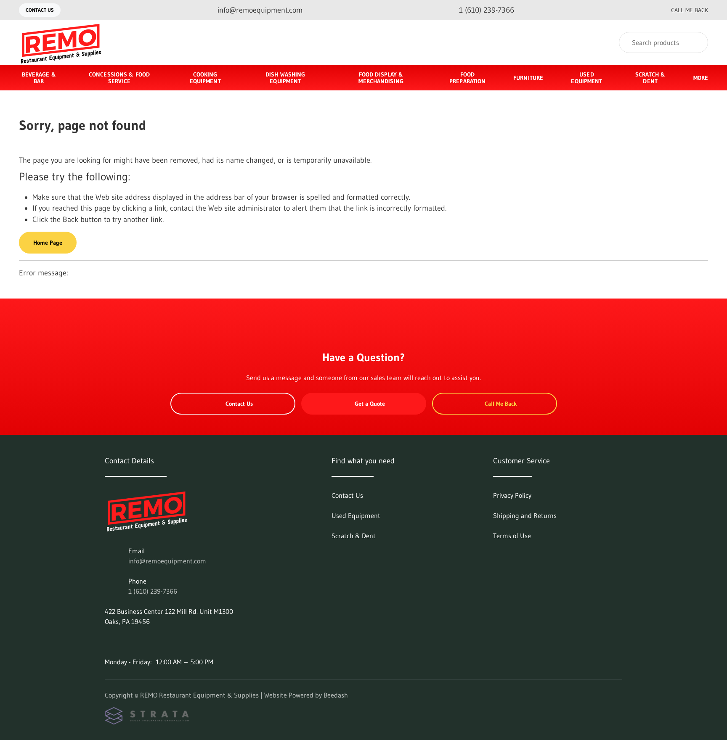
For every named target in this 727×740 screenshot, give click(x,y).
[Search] (696, 42)
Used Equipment (586, 78)
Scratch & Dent (650, 78)
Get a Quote (370, 403)
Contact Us (40, 10)
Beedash (336, 695)
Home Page (47, 242)
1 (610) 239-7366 (152, 591)
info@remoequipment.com (167, 561)
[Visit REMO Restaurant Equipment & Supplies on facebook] (108, 641)
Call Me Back (689, 10)
